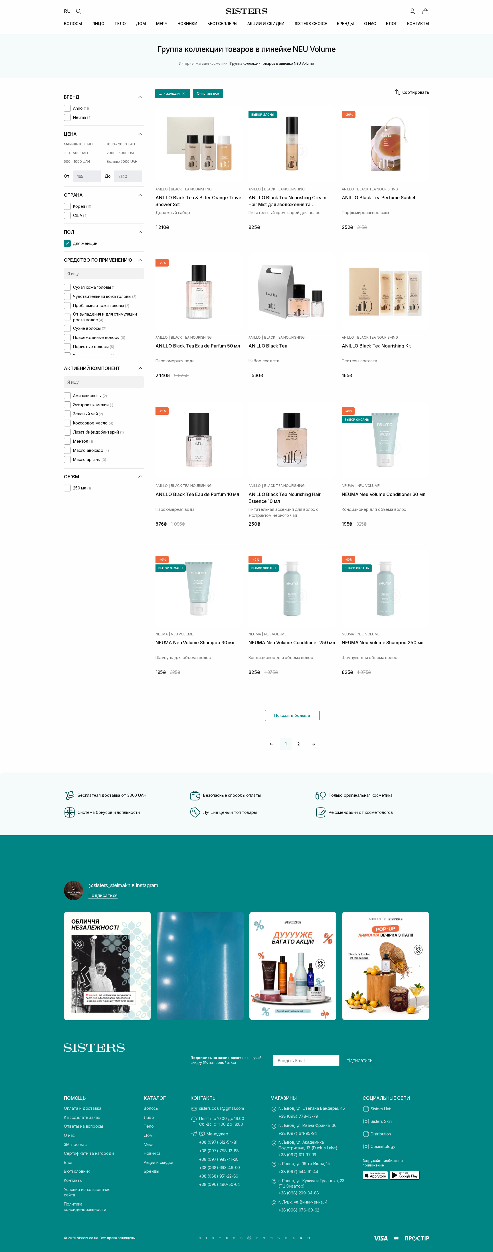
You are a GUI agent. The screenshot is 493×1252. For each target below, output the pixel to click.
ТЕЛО (120, 23)
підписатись (360, 1060)
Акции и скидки (158, 1162)
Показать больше (292, 715)
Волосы (151, 1108)
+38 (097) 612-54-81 (218, 1142)
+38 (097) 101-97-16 (297, 1154)
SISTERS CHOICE (311, 23)
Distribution (381, 1133)
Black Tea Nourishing (191, 189)
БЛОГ (391, 23)
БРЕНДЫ (345, 23)
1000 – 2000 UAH (121, 144)
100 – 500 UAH (76, 153)
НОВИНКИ (187, 23)
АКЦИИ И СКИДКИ (265, 23)
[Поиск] (78, 11)
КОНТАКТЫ (418, 23)
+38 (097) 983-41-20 (219, 1159)
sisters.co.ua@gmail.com (221, 1108)
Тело (148, 1126)
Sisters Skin (381, 1121)
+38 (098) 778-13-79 (298, 1116)
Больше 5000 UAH (122, 161)
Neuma (348, 486)
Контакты (73, 1180)
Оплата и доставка (82, 1108)
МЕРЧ (161, 23)
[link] (425, 11)
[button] (172, 93)
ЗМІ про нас (75, 1144)
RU (67, 11)
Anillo (161, 189)
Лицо (149, 1117)
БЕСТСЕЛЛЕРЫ (222, 23)
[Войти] (412, 11)
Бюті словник (77, 1171)
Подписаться (103, 895)
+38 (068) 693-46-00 (219, 1167)
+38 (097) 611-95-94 (297, 1133)
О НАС (370, 23)
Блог (68, 1162)
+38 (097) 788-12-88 (219, 1150)
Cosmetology (383, 1146)
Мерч (149, 1144)
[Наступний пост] (419, 966)
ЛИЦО (98, 23)
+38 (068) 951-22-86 (218, 1176)
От (66, 176)
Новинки (152, 1153)
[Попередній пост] (73, 966)
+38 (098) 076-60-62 (298, 1210)
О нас (69, 1135)
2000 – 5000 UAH (121, 153)
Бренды (151, 1171)
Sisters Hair (381, 1108)
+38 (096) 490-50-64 (219, 1184)
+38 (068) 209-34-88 (298, 1192)
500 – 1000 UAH (77, 161)
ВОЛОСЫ (73, 23)
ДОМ (141, 23)
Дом (148, 1135)
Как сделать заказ (82, 1117)
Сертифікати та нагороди (89, 1153)
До (108, 176)
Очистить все (208, 93)
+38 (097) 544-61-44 (298, 1171)
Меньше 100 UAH (78, 144)
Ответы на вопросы (83, 1126)
